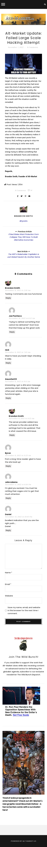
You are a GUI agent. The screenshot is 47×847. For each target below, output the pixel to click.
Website (9, 595)
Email (8, 584)
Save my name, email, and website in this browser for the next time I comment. (24, 610)
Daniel (8, 514)
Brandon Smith (12, 288)
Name (8, 572)
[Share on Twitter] (21, 196)
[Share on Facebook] (17, 196)
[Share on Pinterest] (25, 196)
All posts (23, 221)
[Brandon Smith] (23, 208)
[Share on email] (29, 196)
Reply (8, 298)
